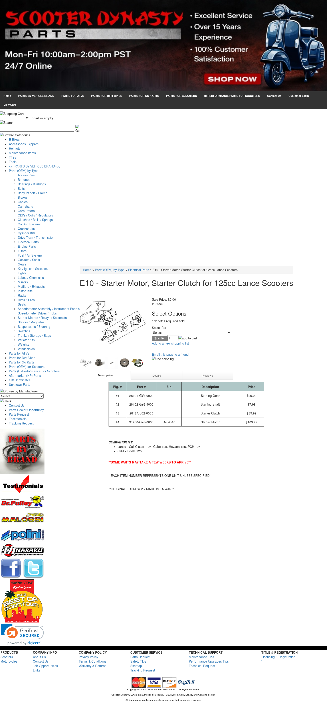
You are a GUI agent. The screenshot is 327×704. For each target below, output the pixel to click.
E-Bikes (14, 139)
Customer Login (299, 96)
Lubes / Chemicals (31, 277)
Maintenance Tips (201, 657)
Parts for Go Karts (21, 362)
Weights (23, 344)
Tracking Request (21, 423)
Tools (12, 161)
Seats (22, 304)
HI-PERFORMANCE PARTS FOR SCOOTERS (232, 96)
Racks (22, 295)
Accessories (26, 175)
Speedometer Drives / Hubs (37, 313)
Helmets (14, 148)
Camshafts (25, 206)
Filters (22, 251)
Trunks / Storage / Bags (34, 335)
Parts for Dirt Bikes (22, 357)
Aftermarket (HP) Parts (25, 375)
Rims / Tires (26, 300)
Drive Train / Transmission (36, 237)
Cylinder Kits (26, 233)
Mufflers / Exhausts (31, 286)
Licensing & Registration (278, 657)
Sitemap (136, 665)
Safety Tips (138, 661)
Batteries (24, 179)
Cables (23, 202)
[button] (22, 634)
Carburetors (26, 210)
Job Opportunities (45, 665)
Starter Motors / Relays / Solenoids (42, 317)
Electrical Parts (28, 242)
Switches (24, 331)
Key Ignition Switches (33, 268)
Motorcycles (8, 661)
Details (156, 375)
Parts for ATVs (19, 353)
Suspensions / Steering (34, 326)
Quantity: (160, 338)
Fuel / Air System (30, 255)
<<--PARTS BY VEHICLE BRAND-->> (35, 166)
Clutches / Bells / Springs (35, 219)
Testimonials (17, 418)
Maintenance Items (22, 153)
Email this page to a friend (170, 354)
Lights (22, 273)
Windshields (26, 349)
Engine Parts (27, 246)
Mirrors (23, 282)
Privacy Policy (88, 657)
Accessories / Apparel (24, 144)
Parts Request (19, 414)
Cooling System (29, 224)
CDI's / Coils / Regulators (35, 215)
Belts (21, 188)
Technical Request (202, 665)
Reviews (207, 375)
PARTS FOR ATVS (72, 96)
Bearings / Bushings (32, 184)
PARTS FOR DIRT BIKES (106, 96)
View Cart (10, 105)
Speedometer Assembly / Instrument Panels (49, 308)
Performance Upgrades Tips (209, 661)
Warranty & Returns (92, 665)
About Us (39, 657)
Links (36, 670)
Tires (12, 157)
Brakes (23, 197)
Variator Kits (26, 340)
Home (7, 96)
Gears (22, 264)
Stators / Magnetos (31, 322)
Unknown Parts (19, 384)
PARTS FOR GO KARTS (144, 96)
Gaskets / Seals (29, 259)
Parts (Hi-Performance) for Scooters (34, 371)
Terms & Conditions (92, 661)
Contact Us (274, 96)
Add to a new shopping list (170, 343)
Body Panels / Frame (32, 193)
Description (105, 375)
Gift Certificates (19, 380)
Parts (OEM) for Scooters (26, 366)
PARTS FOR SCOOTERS (181, 96)
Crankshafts (26, 228)
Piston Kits (25, 291)
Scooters (6, 657)
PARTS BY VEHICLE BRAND (36, 96)
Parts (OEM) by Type (23, 170)
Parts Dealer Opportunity (26, 410)
